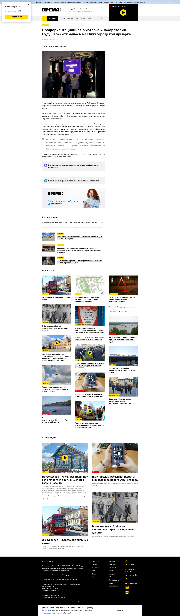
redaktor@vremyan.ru (52, 590)
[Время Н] (51, 9)
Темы (94, 574)
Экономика (112, 564)
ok (136, 575)
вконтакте (126, 575)
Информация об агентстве (50, 595)
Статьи (94, 564)
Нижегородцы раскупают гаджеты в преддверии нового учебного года (115, 476)
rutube (126, 578)
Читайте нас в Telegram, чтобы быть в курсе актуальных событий (73, 181)
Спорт (111, 570)
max (130, 578)
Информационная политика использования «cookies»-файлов (61, 602)
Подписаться (17, 17)
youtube (130, 575)
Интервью (95, 567)
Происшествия (114, 580)
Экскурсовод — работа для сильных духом (65, 539)
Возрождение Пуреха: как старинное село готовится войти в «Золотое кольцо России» (65, 477)
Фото (94, 570)
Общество (45, 25)
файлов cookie (46, 610)
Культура (112, 574)
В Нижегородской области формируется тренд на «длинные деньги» (113, 527)
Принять (119, 610)
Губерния (112, 577)
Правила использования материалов (53, 597)
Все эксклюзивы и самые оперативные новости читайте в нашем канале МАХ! (73, 166)
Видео (94, 577)
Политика (112, 561)
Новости (95, 561)
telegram (133, 575)
